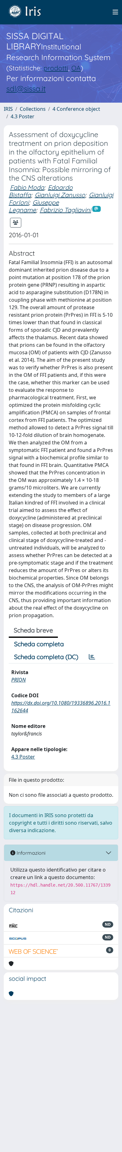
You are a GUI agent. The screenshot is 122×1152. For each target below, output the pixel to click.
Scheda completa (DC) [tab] (46, 657)
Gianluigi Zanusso (60, 195)
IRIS (8, 108)
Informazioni (30, 853)
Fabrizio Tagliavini (65, 210)
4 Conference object (76, 108)
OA (76, 68)
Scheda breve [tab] (33, 630)
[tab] (92, 656)
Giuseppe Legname (34, 206)
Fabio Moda (27, 187)
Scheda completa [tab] (39, 644)
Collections (33, 108)
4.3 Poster (22, 116)
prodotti (55, 68)
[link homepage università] (29, 12)
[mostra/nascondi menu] (115, 12)
